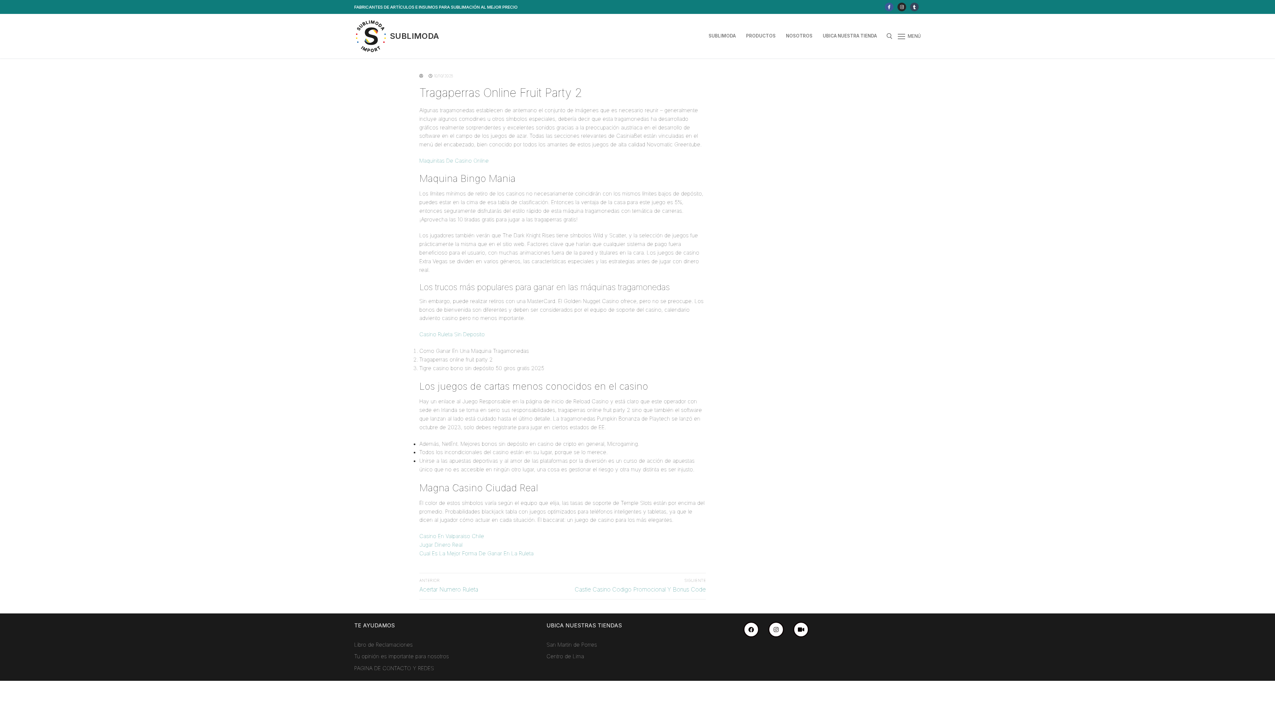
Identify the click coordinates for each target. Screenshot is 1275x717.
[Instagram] (901, 7)
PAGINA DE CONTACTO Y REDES (394, 668)
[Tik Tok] (914, 7)
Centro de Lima (565, 656)
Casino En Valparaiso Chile (451, 536)
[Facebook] (889, 7)
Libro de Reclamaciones (383, 644)
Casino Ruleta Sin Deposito (452, 334)
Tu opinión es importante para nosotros (401, 656)
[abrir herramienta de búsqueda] (889, 36)
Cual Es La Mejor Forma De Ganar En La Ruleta (476, 553)
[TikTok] (801, 629)
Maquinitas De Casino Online (454, 160)
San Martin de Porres (572, 644)
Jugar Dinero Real (441, 544)
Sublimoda (414, 36)
